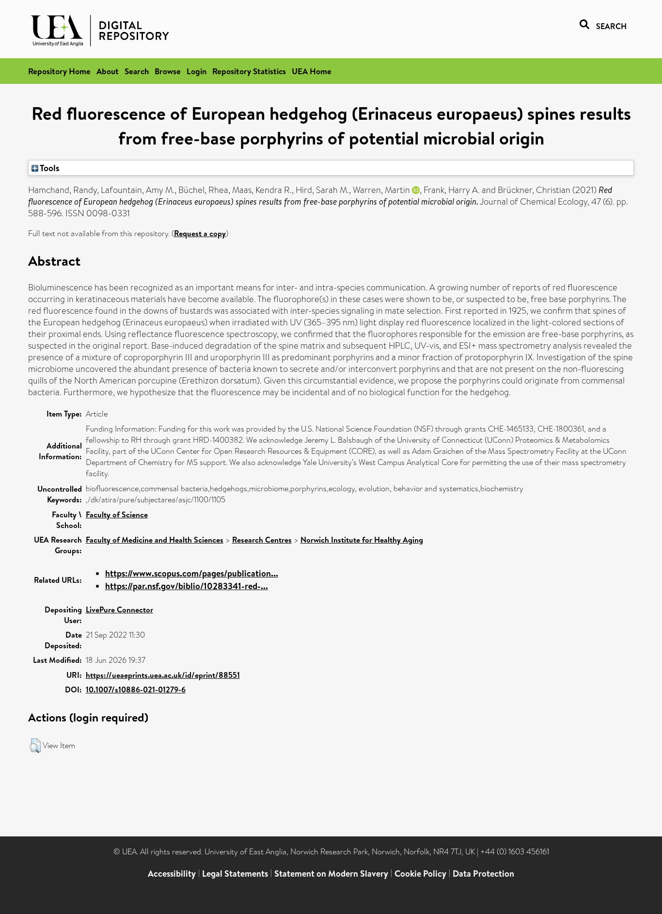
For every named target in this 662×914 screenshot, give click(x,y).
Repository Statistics (249, 71)
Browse (168, 71)
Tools (49, 167)
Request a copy (200, 233)
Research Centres (262, 539)
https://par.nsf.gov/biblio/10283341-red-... (186, 586)
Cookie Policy (420, 873)
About (107, 71)
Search (137, 71)
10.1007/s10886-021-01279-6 (136, 689)
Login (196, 71)
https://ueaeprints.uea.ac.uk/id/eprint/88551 (163, 675)
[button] (35, 745)
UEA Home (311, 71)
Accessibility (172, 873)
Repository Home (59, 71)
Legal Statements (235, 873)
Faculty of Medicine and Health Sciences (154, 539)
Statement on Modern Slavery (331, 873)
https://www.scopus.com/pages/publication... (191, 573)
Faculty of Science (117, 514)
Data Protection (483, 873)
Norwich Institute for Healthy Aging (361, 539)
